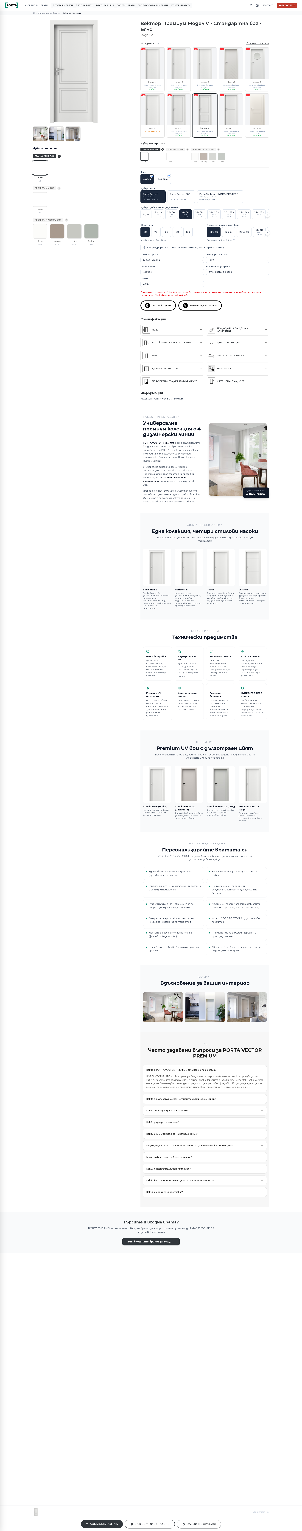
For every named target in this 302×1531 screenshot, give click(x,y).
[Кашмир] (57, 231)
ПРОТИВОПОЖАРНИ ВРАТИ (153, 5)
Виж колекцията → (257, 43)
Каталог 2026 (287, 5)
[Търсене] (251, 5)
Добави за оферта (104, 1524)
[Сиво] (74, 231)
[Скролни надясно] (267, 215)
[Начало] (34, 13)
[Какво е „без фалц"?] (169, 176)
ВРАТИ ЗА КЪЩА (105, 5)
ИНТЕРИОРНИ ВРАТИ (36, 5)
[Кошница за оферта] (257, 5)
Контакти (268, 5)
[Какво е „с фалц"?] (151, 176)
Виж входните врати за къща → (151, 1241)
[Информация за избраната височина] (234, 240)
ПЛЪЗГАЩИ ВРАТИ (63, 5)
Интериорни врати (49, 13)
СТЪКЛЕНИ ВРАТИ (180, 5)
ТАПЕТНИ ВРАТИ (126, 5)
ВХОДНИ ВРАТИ (84, 5)
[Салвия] (91, 231)
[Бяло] (40, 167)
